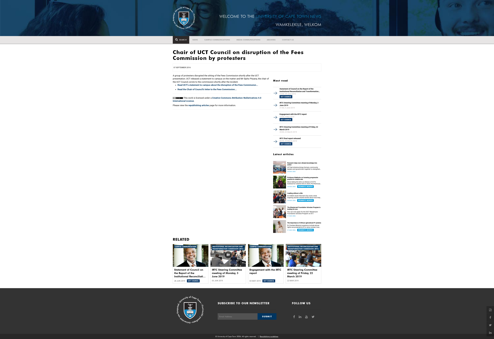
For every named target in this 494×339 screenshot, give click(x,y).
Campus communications (217, 40)
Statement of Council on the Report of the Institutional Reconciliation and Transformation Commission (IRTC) (299, 90)
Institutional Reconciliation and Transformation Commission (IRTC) (228, 248)
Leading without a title (295, 193)
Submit (267, 316)
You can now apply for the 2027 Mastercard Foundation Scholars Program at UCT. (302, 212)
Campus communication (185, 247)
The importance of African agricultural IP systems (304, 223)
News (195, 40)
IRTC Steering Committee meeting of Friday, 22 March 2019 (299, 128)
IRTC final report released (290, 138)
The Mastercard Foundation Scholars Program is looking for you (303, 208)
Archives (271, 40)
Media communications (248, 40)
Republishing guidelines (269, 336)
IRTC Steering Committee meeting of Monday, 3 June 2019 (299, 104)
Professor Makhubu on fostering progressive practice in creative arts (302, 178)
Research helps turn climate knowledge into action (302, 164)
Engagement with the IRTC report (293, 114)
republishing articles (198, 105)
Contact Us (288, 40)
